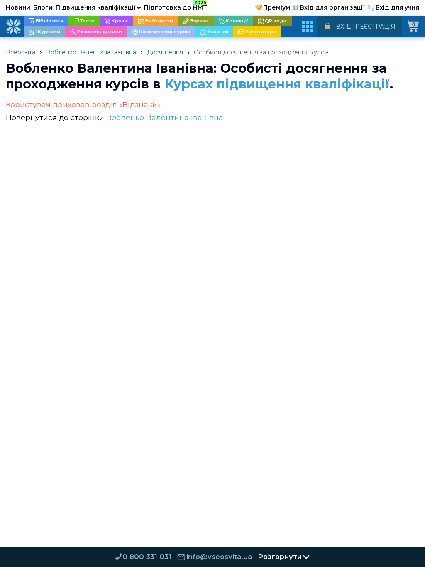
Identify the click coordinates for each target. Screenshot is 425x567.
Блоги (43, 7)
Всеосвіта (20, 52)
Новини (18, 7)
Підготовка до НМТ (175, 6)
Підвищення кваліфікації (98, 7)
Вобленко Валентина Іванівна (91, 52)
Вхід (343, 26)
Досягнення (165, 52)
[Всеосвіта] (13, 26)
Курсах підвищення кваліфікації (277, 84)
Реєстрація (375, 26)
